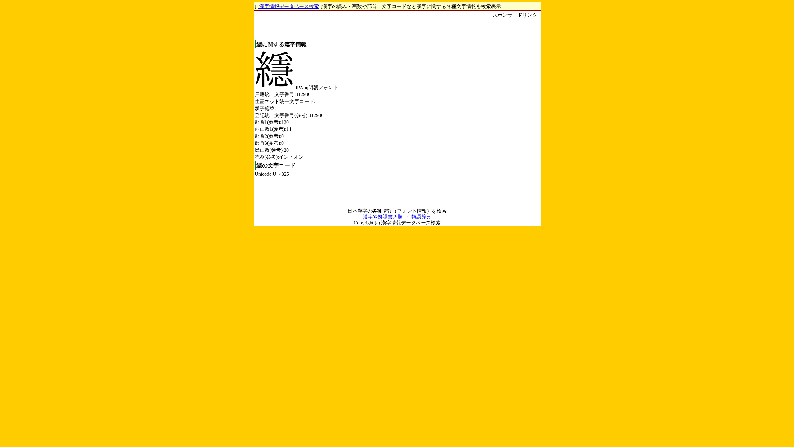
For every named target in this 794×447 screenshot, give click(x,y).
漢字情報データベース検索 (288, 6)
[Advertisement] (515, 112)
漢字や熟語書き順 (383, 216)
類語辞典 (421, 216)
